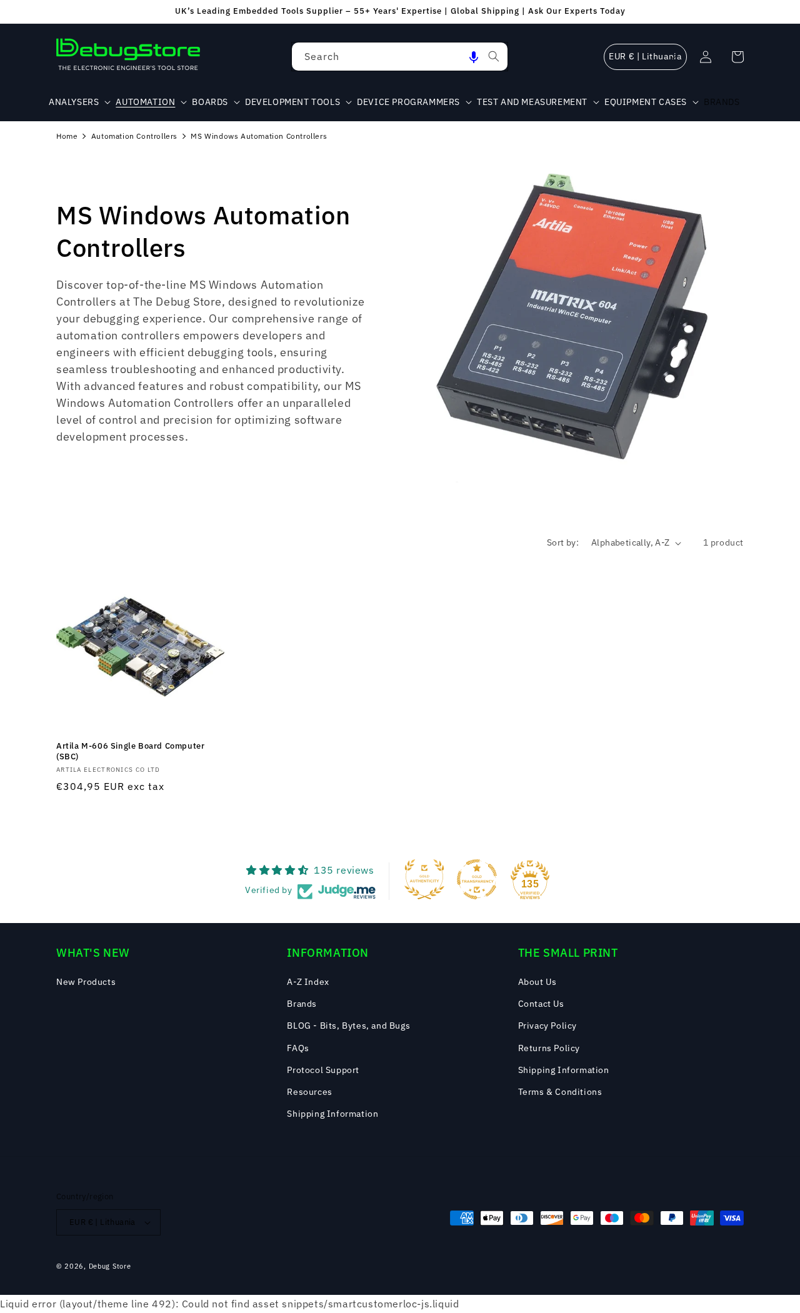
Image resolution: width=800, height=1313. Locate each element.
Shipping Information (332, 1113)
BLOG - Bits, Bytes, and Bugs (348, 1025)
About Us (537, 981)
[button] (473, 56)
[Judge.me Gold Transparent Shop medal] (477, 879)
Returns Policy (549, 1048)
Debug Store (110, 1266)
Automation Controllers (134, 136)
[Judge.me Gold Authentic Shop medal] (424, 879)
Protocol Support (323, 1070)
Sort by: (563, 542)
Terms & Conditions (560, 1091)
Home (67, 136)
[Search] (494, 56)
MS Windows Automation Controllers (259, 136)
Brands (302, 1003)
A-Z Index (308, 981)
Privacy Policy (547, 1025)
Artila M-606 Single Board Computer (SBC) (130, 751)
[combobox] (400, 56)
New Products (86, 981)
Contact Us (541, 1003)
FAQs (298, 1048)
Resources (309, 1091)
